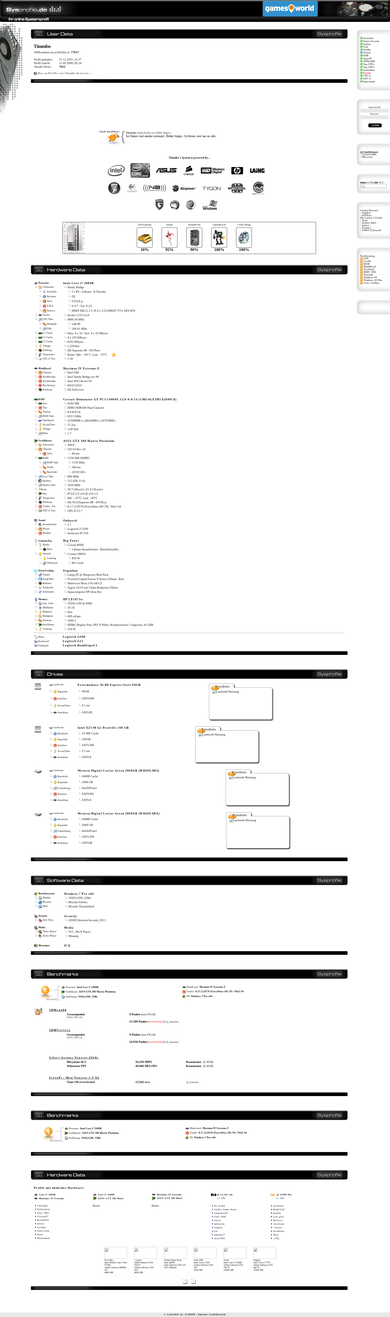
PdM (365, 55)
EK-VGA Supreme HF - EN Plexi (87, 502)
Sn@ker (366, 213)
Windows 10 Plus (373, 280)
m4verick (219, 1224)
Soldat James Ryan (225, 1209)
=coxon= (278, 1227)
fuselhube (279, 1231)
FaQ (365, 47)
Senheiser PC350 (77, 533)
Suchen (367, 44)
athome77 (219, 1235)
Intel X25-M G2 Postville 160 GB (103, 727)
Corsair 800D (75, 545)
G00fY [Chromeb (371, 230)
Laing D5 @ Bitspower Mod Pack (88, 574)
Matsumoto (43, 1238)
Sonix (217, 1220)
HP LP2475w (73, 599)
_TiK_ (277, 1238)
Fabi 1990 (220, 1216)
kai (216, 1231)
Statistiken (369, 70)
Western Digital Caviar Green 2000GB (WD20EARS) (118, 770)
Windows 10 (370, 277)
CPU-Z (367, 75)
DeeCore (278, 1220)
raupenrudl (221, 1213)
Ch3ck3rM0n (369, 154)
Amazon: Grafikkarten (212, 1314)
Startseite (368, 38)
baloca (365, 225)
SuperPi (367, 58)
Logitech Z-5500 (77, 529)
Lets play (278, 1216)
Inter (40, 1234)
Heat (276, 1235)
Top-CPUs (368, 64)
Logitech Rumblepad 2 (80, 645)
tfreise (40, 1223)
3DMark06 (369, 61)
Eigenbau (70, 570)
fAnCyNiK (43, 1231)
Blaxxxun (367, 157)
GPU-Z (367, 78)
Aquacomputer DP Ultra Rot (84, 592)
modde (277, 1213)
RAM (366, 264)
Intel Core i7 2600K (78, 283)
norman (41, 1227)
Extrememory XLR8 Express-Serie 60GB (109, 684)
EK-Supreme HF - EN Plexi (83, 350)
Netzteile (368, 275)
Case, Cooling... (372, 283)
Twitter (367, 52)
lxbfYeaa (367, 215)
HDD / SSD (370, 272)
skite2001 (219, 1238)
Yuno (365, 220)
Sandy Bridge (75, 287)
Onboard (70, 520)
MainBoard (370, 266)
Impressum (369, 81)
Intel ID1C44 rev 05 (79, 381)
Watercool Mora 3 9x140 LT (84, 583)
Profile (367, 50)
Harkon (366, 228)
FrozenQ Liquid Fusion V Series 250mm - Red (95, 579)
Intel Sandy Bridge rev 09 (83, 376)
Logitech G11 (73, 641)
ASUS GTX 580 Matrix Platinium (89, 441)
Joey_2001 (43, 1213)
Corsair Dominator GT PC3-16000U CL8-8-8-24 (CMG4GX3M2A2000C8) (119, 399)
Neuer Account (371, 41)
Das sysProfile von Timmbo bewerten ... (65, 73)
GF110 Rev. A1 (77, 449)
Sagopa (218, 1227)
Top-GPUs (368, 67)
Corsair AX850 (76, 554)
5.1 (69, 524)
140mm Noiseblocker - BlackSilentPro (95, 549)
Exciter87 (42, 1216)
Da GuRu (219, 1206)
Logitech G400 (74, 636)
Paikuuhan (43, 1209)
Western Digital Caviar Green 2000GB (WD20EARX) (119, 813)
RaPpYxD (278, 1209)
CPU (366, 258)
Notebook (369, 269)
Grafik (367, 261)
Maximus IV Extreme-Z (81, 368)
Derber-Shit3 (369, 223)
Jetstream (278, 1224)
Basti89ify (43, 1220)
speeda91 (278, 1206)
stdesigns (42, 1205)
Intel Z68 (73, 372)
